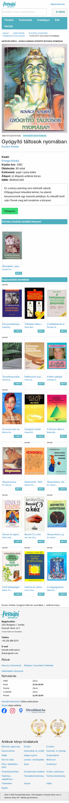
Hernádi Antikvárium (11, 701)
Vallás (49, 783)
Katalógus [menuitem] (43, 20)
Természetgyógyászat (13, 36)
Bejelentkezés (58, 4)
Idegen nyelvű (30, 755)
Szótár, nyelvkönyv (55, 771)
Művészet (51, 759)
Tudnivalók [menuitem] (25, 20)
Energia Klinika (10, 160)
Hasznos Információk (11, 665)
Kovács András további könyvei (21, 221)
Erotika (27, 746)
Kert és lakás (8, 759)
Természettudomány (55, 776)
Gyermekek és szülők (34, 751)
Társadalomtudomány (34, 776)
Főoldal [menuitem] (8, 20)
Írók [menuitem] (57, 20)
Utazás (27, 783)
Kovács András (10, 146)
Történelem (7, 783)
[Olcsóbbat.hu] (35, 710)
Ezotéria (50, 746)
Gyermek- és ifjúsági (56, 751)
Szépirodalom (52, 755)
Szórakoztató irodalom (34, 771)
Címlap (5, 33)
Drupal (5, 705)
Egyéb (5, 788)
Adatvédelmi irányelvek (12, 671)
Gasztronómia (8, 751)
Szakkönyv (51, 764)
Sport (26, 764)
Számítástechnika (10, 771)
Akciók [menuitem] (8, 26)
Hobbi (4, 755)
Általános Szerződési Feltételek (38, 665)
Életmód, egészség (38, 33)
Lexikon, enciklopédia (34, 759)
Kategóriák (18, 33)
